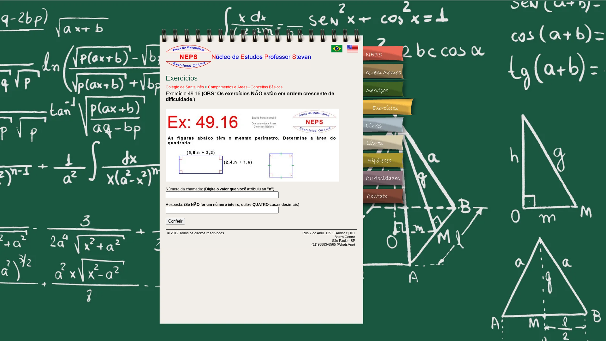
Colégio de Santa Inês (185, 87)
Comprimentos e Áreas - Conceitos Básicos (245, 87)
